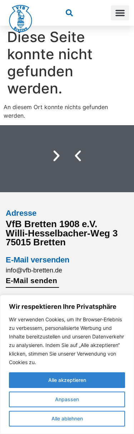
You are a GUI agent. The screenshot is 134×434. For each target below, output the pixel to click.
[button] (120, 12)
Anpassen (67, 399)
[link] (69, 13)
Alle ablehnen (67, 418)
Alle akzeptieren (67, 380)
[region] (67, 364)
